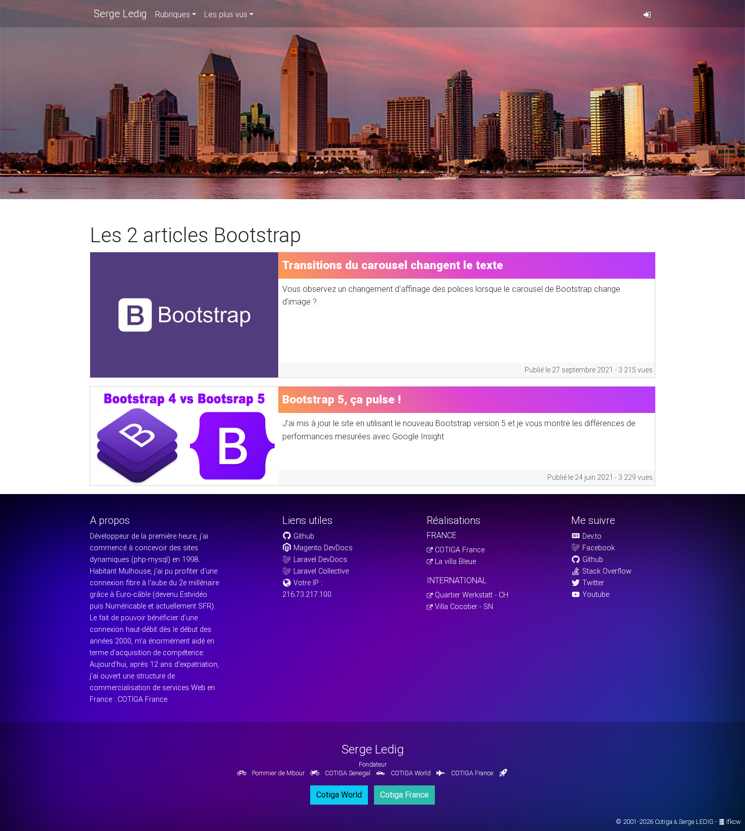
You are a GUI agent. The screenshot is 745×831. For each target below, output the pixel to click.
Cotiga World (339, 795)
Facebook (597, 548)
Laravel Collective (320, 571)
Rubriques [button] (172, 14)
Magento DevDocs (322, 548)
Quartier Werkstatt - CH (470, 595)
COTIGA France (459, 550)
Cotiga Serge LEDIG (684, 821)
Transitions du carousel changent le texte (392, 265)
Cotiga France (404, 795)
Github (302, 536)
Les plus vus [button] (225, 14)
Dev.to (591, 536)
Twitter (592, 583)
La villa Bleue (454, 561)
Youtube (594, 594)
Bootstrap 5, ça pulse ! (341, 399)
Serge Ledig (120, 14)
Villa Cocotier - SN (463, 606)
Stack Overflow (605, 571)
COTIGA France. (143, 699)
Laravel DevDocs (319, 559)
